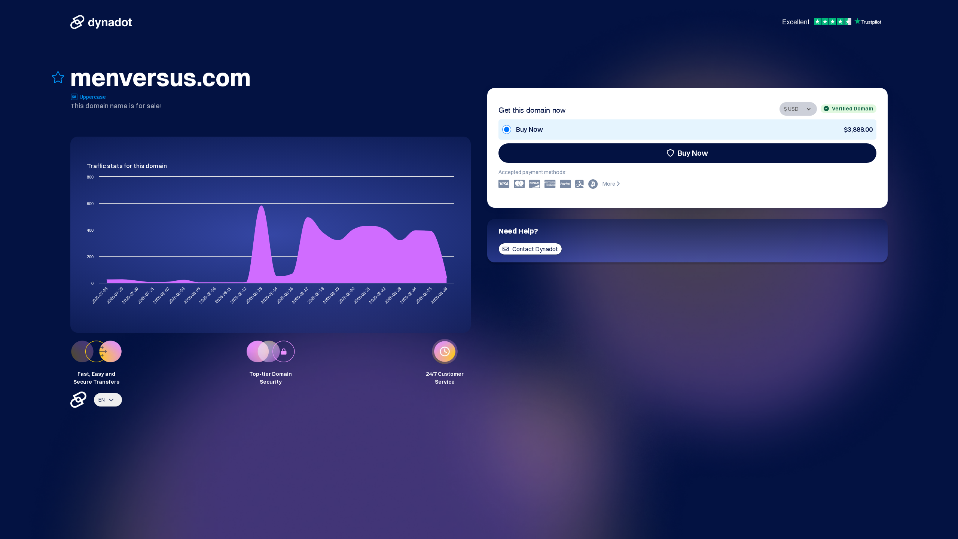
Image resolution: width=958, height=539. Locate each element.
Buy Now (693, 153)
